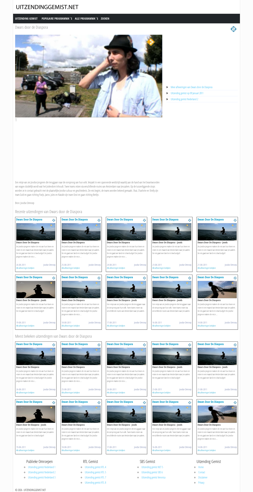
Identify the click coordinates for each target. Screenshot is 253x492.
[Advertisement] (88, 148)
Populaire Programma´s (57, 18)
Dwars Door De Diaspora (29, 219)
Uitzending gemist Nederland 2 (184, 99)
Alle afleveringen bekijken (25, 267)
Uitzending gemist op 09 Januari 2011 (187, 93)
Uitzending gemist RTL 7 (95, 477)
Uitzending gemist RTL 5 (95, 472)
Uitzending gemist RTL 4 (95, 467)
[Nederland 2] (233, 29)
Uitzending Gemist (26, 18)
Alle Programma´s (86, 18)
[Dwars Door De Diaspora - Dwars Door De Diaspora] (35, 231)
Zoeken (105, 18)
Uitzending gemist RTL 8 (95, 482)
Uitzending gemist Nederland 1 (41, 467)
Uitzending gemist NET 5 (152, 467)
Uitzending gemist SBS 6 (152, 472)
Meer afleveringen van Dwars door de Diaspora (191, 87)
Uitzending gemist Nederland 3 (41, 477)
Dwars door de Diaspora (31, 27)
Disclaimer (202, 477)
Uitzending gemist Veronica (153, 477)
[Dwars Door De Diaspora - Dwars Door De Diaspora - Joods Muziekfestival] (172, 231)
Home (201, 467)
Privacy (201, 482)
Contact (201, 472)
